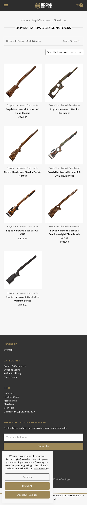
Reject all (27, 485)
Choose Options (22, 96)
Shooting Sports (12, 369)
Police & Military (12, 373)
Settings (27, 476)
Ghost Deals (10, 376)
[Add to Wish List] (37, 79)
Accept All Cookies (27, 494)
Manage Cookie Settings (57, 479)
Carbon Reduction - (73, 495)
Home (24, 20)
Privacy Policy (41, 468)
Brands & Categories (15, 366)
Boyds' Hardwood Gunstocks (49, 20)
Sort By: (52, 52)
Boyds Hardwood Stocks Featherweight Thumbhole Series (64, 234)
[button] (43, 41)
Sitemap (8, 349)
